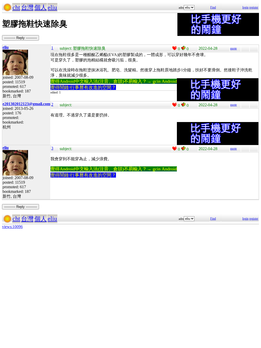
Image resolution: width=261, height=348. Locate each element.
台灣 (27, 7)
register (253, 7)
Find (213, 7)
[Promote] (174, 48)
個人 (40, 7)
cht (16, 7)
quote (233, 48)
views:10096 (12, 226)
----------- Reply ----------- (20, 38)
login (245, 7)
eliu (52, 7)
